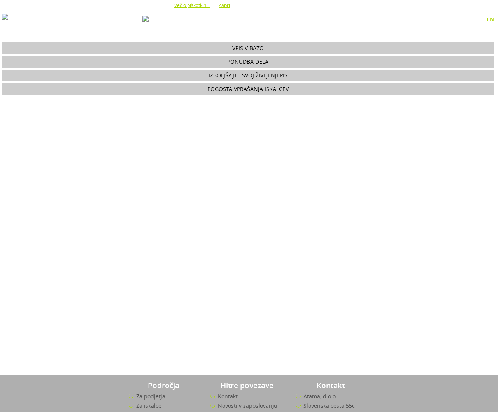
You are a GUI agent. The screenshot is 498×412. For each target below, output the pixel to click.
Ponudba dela (247, 61)
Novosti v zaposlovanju (247, 405)
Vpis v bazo (248, 48)
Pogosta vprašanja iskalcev (248, 89)
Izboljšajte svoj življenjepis (248, 75)
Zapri (224, 5)
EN (490, 19)
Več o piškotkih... (192, 5)
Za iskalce (148, 405)
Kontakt (228, 396)
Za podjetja (150, 396)
